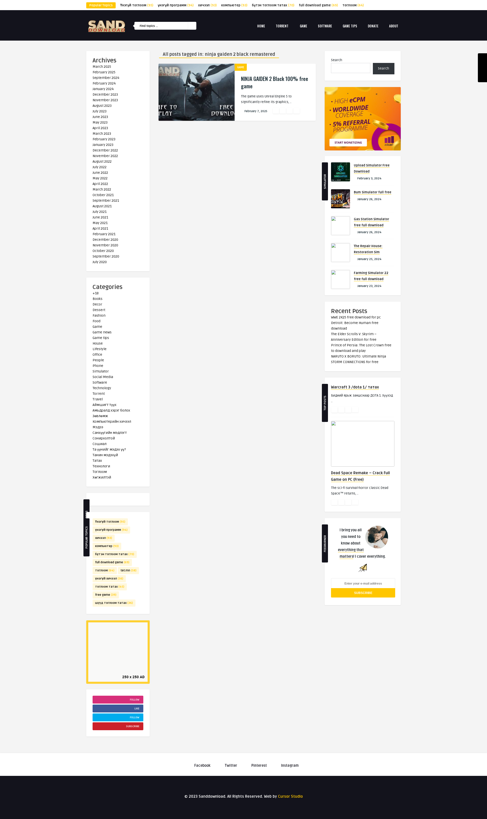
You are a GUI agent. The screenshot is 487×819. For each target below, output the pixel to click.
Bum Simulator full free (372, 192)
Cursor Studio (290, 796)
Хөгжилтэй (102, 477)
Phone (98, 366)
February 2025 (104, 72)
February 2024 (104, 83)
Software (325, 25)
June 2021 (100, 217)
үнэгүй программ (176, 5)
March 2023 (102, 133)
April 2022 (100, 184)
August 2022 (102, 161)
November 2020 (105, 245)
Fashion (99, 315)
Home (261, 25)
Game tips (350, 25)
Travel (98, 399)
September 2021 (106, 200)
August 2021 (102, 206)
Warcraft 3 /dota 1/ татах (355, 387)
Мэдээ (98, 427)
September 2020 (106, 256)
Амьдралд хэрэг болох (111, 410)
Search (336, 60)
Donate (373, 25)
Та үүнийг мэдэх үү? (109, 449)
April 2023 (100, 128)
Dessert (99, 310)
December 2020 (105, 239)
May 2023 (100, 122)
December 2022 (105, 150)
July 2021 (100, 212)
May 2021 (100, 223)
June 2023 (100, 117)
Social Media (103, 377)
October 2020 (103, 251)
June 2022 (100, 172)
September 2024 (106, 78)
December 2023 (105, 94)
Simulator (101, 371)
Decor (97, 304)
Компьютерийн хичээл (112, 421)
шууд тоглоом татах (114, 603)
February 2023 (104, 139)
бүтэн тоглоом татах (273, 5)
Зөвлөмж (100, 416)
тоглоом (353, 5)
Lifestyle (100, 349)
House (98, 343)
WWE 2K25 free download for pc (356, 317)
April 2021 (100, 228)
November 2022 (105, 156)
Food (96, 321)
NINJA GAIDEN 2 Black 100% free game (274, 82)
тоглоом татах (109, 587)
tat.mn (128, 570)
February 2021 (104, 234)
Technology (102, 388)
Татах (97, 460)
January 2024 (103, 89)
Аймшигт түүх (104, 405)
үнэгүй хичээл (109, 579)
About (393, 25)
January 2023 (103, 145)
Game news (102, 332)
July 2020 (100, 262)
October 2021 (103, 195)
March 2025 (102, 66)
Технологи (101, 466)
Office (97, 354)
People (98, 360)
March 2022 (102, 189)
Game (303, 25)
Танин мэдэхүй (105, 455)
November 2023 (105, 100)
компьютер (234, 5)
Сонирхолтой (104, 438)
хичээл (207, 5)
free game (105, 595)
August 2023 (102, 106)
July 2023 (100, 111)
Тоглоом (100, 472)
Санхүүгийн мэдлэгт (110, 433)
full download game (318, 5)
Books (97, 299)
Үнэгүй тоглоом (136, 5)
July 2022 (100, 167)
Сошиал (100, 444)
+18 (96, 293)
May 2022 (100, 178)
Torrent (282, 25)
